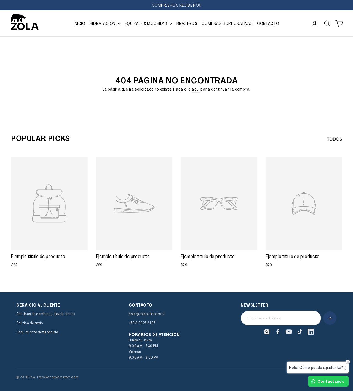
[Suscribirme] (329, 318)
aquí (196, 89)
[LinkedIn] (311, 332)
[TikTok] (300, 332)
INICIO (79, 23)
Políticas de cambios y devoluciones (46, 313)
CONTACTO (268, 23)
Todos (334, 139)
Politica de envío (30, 322)
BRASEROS (186, 23)
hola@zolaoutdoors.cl (147, 313)
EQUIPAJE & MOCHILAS (146, 23)
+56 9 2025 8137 (142, 322)
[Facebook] (278, 332)
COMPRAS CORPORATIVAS (227, 23)
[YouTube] (289, 332)
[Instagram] (267, 332)
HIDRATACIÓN (103, 23)
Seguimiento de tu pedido (37, 331)
